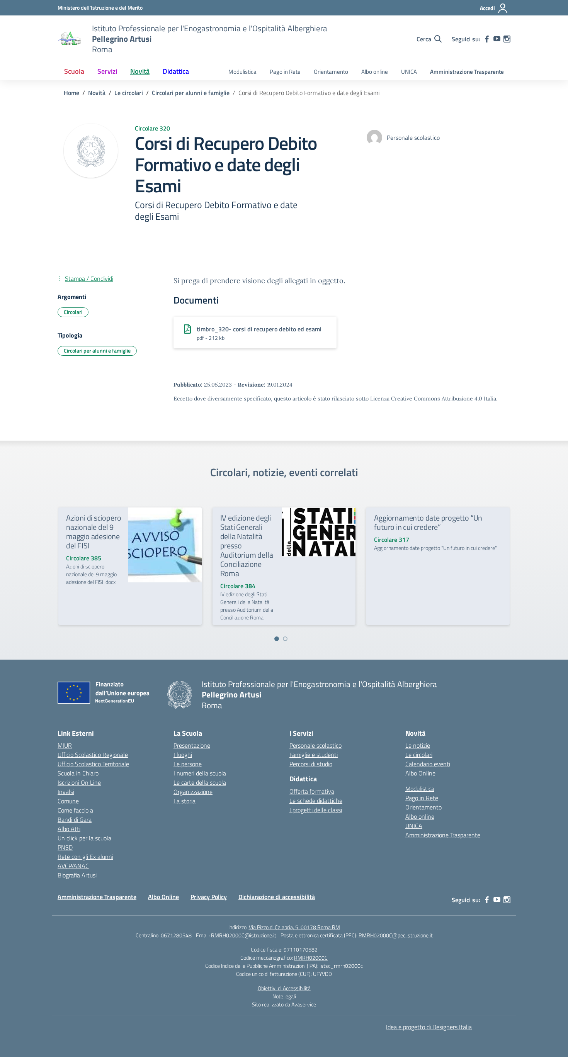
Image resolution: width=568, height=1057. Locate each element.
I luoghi (182, 754)
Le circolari (418, 754)
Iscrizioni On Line (79, 782)
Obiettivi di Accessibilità (284, 988)
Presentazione (191, 745)
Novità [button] (140, 71)
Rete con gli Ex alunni (85, 856)
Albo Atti (69, 828)
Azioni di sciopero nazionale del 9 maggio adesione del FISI (93, 531)
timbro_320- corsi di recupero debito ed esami (259, 329)
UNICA (409, 71)
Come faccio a (75, 810)
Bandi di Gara (75, 819)
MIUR (65, 745)
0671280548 (176, 935)
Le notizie (417, 745)
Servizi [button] (107, 71)
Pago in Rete (285, 71)
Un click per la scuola (84, 838)
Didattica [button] (176, 71)
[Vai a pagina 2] (285, 638)
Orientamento (331, 71)
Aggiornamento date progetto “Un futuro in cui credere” (428, 522)
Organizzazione (193, 791)
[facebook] (486, 39)
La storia (184, 801)
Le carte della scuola (199, 782)
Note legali (284, 996)
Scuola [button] (74, 71)
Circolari (73, 312)
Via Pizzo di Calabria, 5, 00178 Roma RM (294, 927)
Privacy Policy (208, 896)
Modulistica (242, 71)
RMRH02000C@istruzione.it (243, 935)
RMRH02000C (311, 958)
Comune (68, 801)
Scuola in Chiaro (78, 773)
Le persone (187, 764)
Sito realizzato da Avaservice (284, 1004)
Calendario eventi (427, 764)
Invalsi (66, 791)
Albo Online (420, 773)
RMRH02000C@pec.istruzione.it (396, 935)
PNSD (65, 847)
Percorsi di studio (310, 764)
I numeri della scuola (199, 773)
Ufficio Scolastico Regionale (93, 754)
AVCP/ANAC (73, 865)
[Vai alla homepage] (70, 39)
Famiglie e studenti (313, 754)
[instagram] (506, 39)
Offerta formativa (311, 791)
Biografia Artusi (77, 875)
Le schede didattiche (315, 800)
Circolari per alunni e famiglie (97, 350)
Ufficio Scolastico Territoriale (93, 764)
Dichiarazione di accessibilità (276, 896)
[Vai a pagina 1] (276, 638)
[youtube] (496, 39)
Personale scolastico (315, 745)
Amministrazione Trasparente (467, 71)
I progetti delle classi (315, 809)
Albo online (374, 71)
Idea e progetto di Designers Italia (429, 1027)
